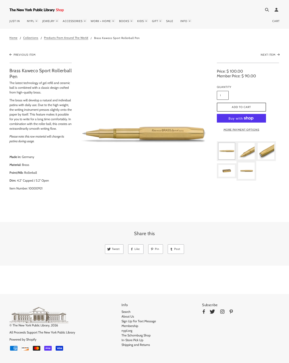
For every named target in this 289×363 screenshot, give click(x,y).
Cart (276, 21)
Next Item (268, 54)
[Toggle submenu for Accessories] (85, 20)
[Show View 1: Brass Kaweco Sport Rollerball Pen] (227, 151)
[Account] (276, 10)
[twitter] (212, 312)
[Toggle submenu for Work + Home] (113, 20)
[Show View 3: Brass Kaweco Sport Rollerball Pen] (266, 151)
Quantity (223, 87)
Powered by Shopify (22, 339)
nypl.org (126, 331)
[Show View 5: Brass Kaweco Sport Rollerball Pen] (246, 171)
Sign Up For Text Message (138, 321)
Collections (30, 38)
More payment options (241, 129)
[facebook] (203, 312)
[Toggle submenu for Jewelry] (57, 20)
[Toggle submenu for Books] (131, 20)
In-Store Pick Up (132, 340)
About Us (127, 316)
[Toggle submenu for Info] (189, 20)
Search (126, 312)
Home (13, 38)
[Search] (267, 10)
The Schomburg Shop (136, 335)
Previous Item (24, 54)
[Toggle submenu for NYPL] (36, 20)
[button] (145, 135)
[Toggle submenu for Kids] (146, 20)
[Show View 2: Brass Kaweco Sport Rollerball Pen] (246, 151)
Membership (129, 326)
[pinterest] (231, 312)
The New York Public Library (31, 325)
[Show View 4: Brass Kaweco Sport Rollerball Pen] (227, 170)
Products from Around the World (66, 38)
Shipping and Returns (135, 345)
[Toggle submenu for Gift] (160, 20)
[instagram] (222, 312)
